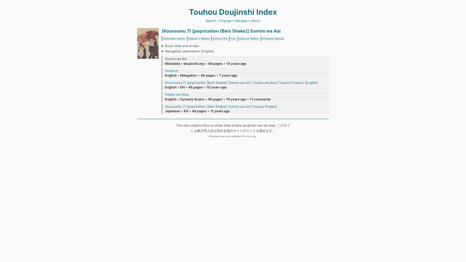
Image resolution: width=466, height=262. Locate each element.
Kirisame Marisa (273, 38)
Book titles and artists (182, 46)
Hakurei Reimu (249, 38)
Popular (226, 21)
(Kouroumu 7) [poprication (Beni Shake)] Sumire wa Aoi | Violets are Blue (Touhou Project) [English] (241, 83)
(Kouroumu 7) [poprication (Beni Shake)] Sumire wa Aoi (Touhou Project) (221, 106)
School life (220, 38)
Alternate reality (174, 38)
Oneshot (171, 71)
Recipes (241, 21)
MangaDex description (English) (189, 51)
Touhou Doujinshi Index (233, 12)
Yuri (233, 38)
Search (211, 21)
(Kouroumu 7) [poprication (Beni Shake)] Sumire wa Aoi (221, 31)
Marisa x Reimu (198, 38)
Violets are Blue (177, 94)
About (255, 21)
